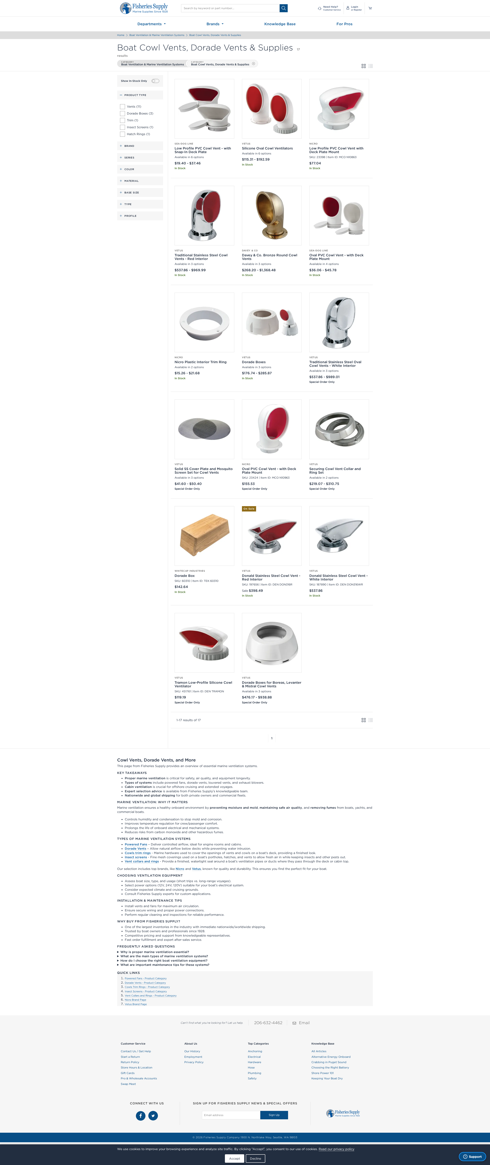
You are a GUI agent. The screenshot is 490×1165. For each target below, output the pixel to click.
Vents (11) (134, 106)
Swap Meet (128, 1084)
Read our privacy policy (336, 1149)
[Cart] (369, 8)
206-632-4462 (268, 1022)
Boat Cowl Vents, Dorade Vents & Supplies (215, 35)
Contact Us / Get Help (136, 1051)
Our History (192, 1051)
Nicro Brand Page (135, 999)
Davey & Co (250, 250)
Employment (193, 1057)
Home (120, 35)
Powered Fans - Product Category (146, 978)
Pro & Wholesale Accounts (139, 1078)
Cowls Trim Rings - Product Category (147, 987)
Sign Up (274, 1115)
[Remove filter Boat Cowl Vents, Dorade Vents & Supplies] (253, 63)
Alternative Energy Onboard (331, 1057)
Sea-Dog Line (184, 143)
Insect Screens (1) (140, 127)
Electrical (254, 1057)
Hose (251, 1067)
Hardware (254, 1062)
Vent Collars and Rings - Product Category (151, 995)
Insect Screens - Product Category (146, 991)
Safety (252, 1078)
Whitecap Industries (190, 570)
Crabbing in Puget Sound (328, 1062)
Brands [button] (214, 24)
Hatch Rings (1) (138, 134)
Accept (234, 1158)
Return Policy (130, 1062)
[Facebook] (141, 1113)
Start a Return (130, 1057)
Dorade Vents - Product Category (145, 982)
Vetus (246, 143)
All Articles (318, 1051)
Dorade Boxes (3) (140, 113)
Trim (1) (132, 120)
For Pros (344, 24)
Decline (255, 1158)
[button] (275, 738)
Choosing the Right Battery (330, 1067)
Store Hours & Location (136, 1067)
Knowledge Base (280, 24)
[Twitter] (153, 1113)
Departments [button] (150, 24)
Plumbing (254, 1073)
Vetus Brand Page (136, 1004)
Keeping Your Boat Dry (327, 1078)
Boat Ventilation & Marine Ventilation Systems (156, 35)
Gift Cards (128, 1073)
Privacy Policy (194, 1062)
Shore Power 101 (322, 1073)
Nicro (313, 143)
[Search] (284, 8)
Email (304, 1022)
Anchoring (255, 1051)
